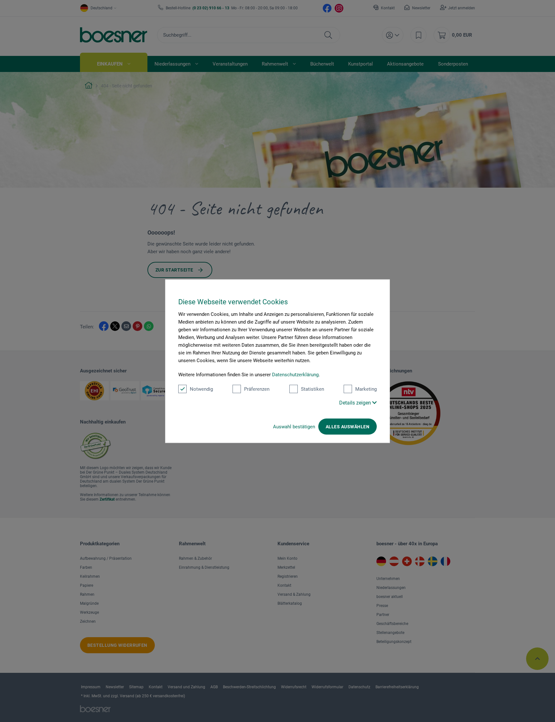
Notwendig (201, 389)
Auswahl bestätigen (294, 426)
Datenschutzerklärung (295, 374)
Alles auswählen (347, 426)
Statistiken (312, 389)
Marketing (366, 389)
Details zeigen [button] (355, 402)
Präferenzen (256, 389)
